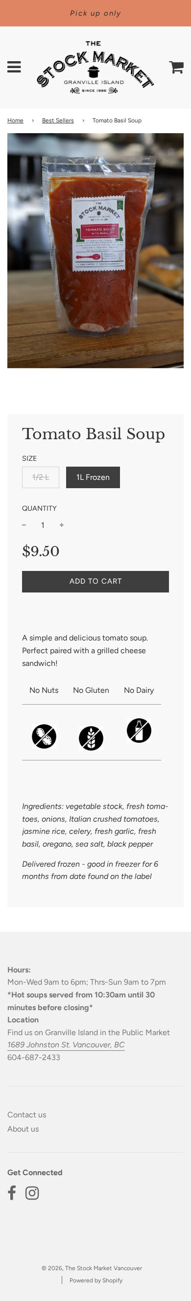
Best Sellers (58, 120)
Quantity (39, 508)
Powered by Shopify (96, 1280)
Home (15, 120)
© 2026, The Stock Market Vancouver (92, 1268)
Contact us (26, 1114)
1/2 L (40, 477)
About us (23, 1129)
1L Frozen (93, 477)
